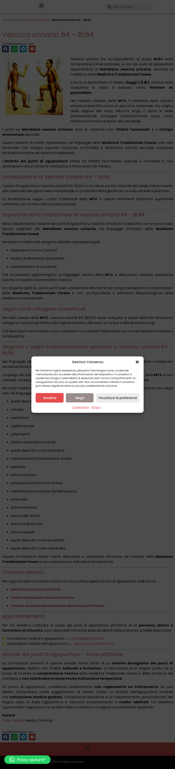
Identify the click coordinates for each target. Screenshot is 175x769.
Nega (79, 397)
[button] (137, 362)
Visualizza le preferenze (117, 397)
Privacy (96, 407)
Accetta (49, 397)
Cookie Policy (80, 407)
